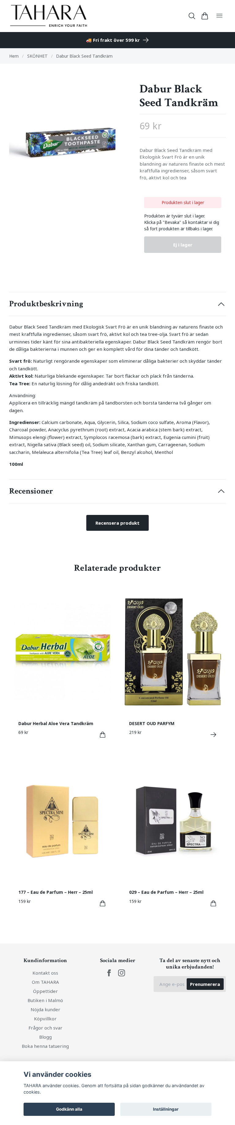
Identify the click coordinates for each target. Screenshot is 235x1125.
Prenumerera (205, 984)
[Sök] (192, 16)
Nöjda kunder (45, 1009)
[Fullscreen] (69, 142)
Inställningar (166, 1109)
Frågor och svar (45, 1028)
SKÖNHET (37, 56)
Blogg (45, 1037)
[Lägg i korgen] (102, 734)
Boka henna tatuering (45, 1046)
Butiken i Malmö (45, 1000)
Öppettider (45, 991)
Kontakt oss (45, 973)
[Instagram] (121, 972)
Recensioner (31, 491)
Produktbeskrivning (46, 304)
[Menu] (219, 16)
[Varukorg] (204, 16)
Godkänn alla (69, 1109)
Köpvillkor (45, 1018)
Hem (14, 56)
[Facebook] (109, 972)
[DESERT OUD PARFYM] (213, 734)
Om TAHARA (45, 982)
